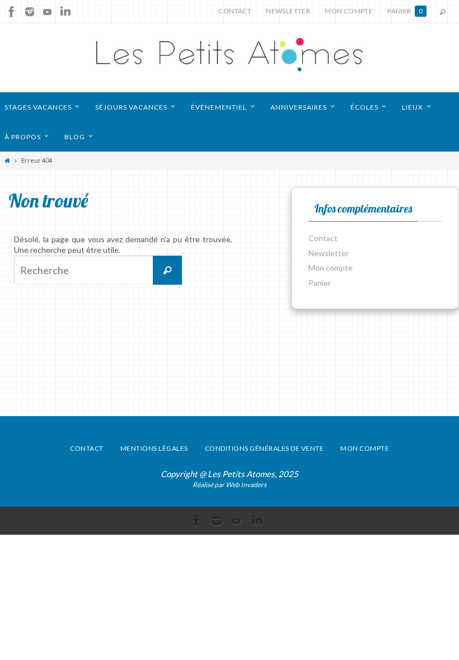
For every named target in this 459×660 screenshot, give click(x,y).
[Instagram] (30, 12)
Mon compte (349, 11)
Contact (234, 11)
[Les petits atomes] (229, 57)
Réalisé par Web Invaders (229, 484)
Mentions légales (154, 448)
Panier (405, 11)
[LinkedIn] (65, 12)
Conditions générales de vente (264, 448)
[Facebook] (12, 12)
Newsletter (288, 11)
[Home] (7, 160)
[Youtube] (48, 12)
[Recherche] (167, 270)
